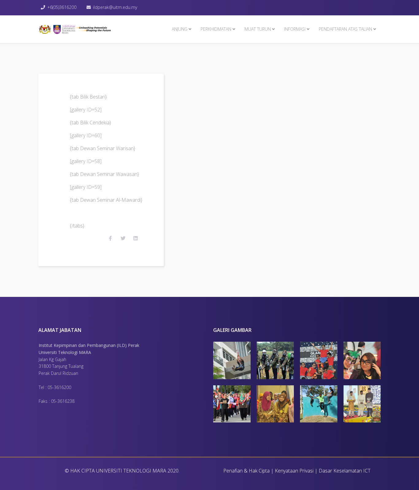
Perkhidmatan (216, 29)
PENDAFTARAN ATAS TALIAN (345, 29)
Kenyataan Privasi (294, 470)
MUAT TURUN (257, 29)
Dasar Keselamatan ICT (345, 470)
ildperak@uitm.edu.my (115, 7)
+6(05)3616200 (61, 7)
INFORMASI (295, 29)
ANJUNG (179, 29)
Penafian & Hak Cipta (246, 470)
